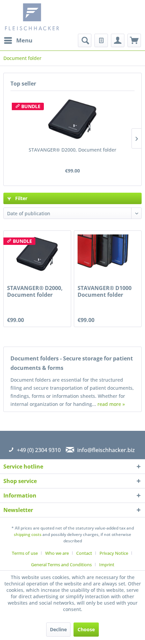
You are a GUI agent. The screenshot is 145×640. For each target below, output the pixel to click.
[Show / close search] (84, 40)
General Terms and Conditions (61, 565)
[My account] (117, 40)
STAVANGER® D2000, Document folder (72, 150)
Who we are (57, 553)
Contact (84, 553)
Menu (24, 40)
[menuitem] (18, 40)
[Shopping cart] (134, 40)
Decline (58, 629)
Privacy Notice (113, 553)
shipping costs (27, 534)
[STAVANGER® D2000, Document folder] (72, 119)
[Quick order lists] (101, 40)
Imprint (106, 565)
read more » (111, 404)
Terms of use (25, 553)
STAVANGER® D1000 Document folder (105, 291)
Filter (20, 198)
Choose (86, 629)
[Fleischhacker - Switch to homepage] (39, 16)
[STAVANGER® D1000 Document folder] (108, 254)
